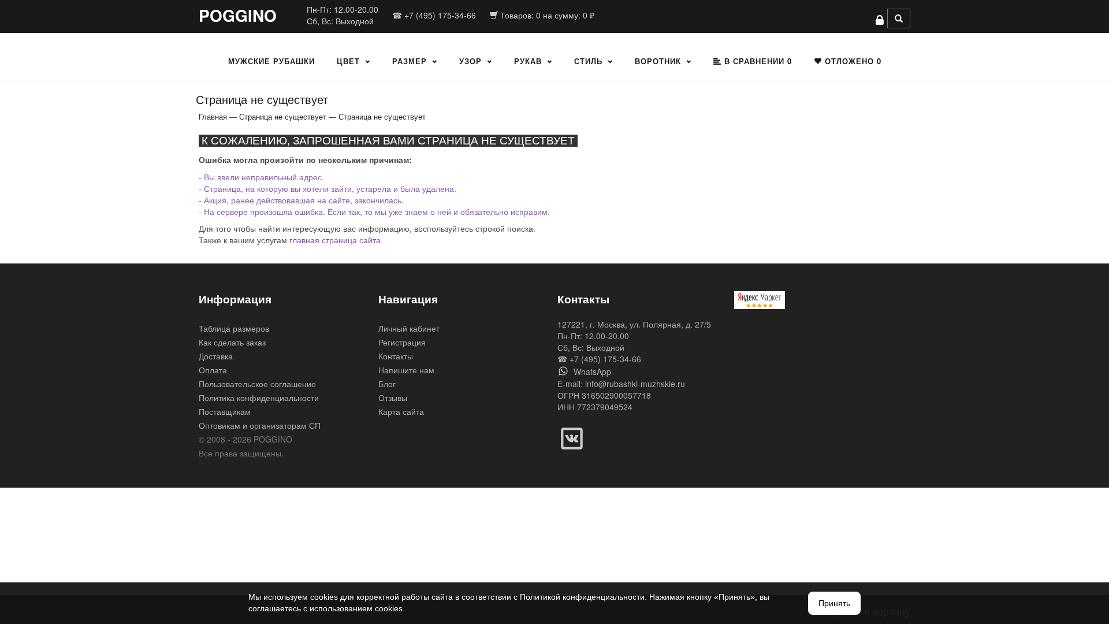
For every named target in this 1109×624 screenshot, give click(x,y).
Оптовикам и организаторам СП (260, 425)
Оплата (213, 370)
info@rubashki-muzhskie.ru (635, 383)
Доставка (216, 356)
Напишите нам (406, 370)
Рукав (528, 60)
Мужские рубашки (271, 60)
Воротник (658, 60)
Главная (213, 116)
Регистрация (402, 342)
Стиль (588, 60)
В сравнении (756, 60)
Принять (834, 603)
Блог (387, 383)
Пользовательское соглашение (257, 383)
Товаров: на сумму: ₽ (546, 15)
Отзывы (392, 397)
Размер (409, 60)
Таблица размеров (234, 328)
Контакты (395, 356)
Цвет (348, 60)
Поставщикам (225, 411)
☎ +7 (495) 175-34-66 (434, 15)
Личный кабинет (409, 328)
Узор (470, 60)
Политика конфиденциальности (259, 397)
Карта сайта (401, 411)
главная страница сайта (335, 240)
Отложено (851, 60)
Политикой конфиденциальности (582, 596)
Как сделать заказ (232, 342)
